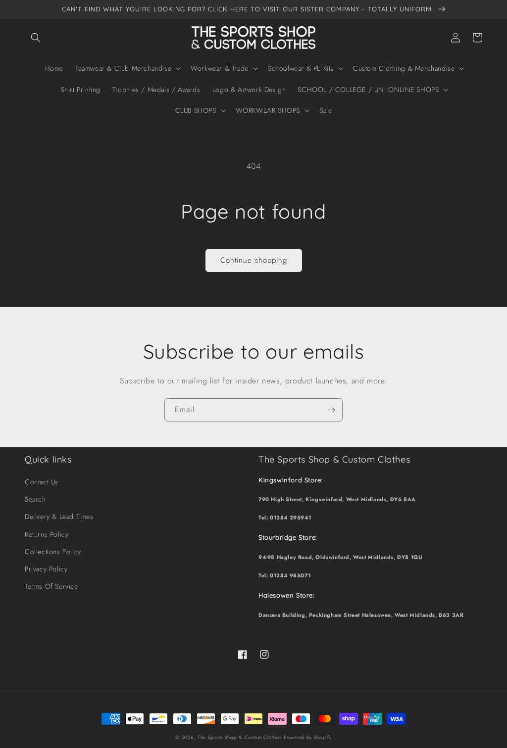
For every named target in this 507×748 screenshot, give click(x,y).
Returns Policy (46, 534)
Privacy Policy (46, 569)
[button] (36, 37)
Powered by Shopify (308, 737)
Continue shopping (253, 260)
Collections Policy (53, 552)
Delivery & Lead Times (59, 516)
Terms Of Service (51, 586)
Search (35, 499)
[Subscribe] (331, 409)
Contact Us (41, 482)
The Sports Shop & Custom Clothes (239, 737)
